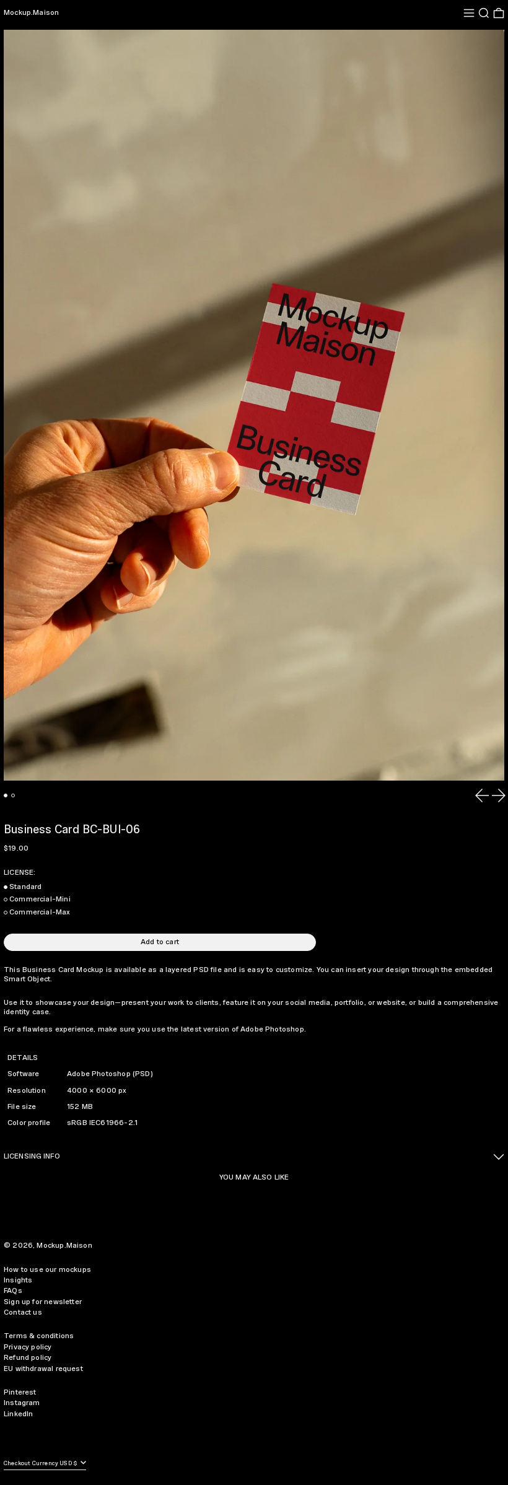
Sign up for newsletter (43, 1302)
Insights (18, 1280)
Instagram (22, 1403)
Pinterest (20, 1392)
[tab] (5, 795)
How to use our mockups (47, 1269)
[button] (483, 13)
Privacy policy (28, 1347)
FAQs (13, 1290)
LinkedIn (18, 1414)
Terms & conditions (39, 1336)
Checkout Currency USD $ (41, 1463)
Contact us (23, 1312)
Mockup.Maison (31, 12)
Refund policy (27, 1357)
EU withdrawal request (43, 1368)
